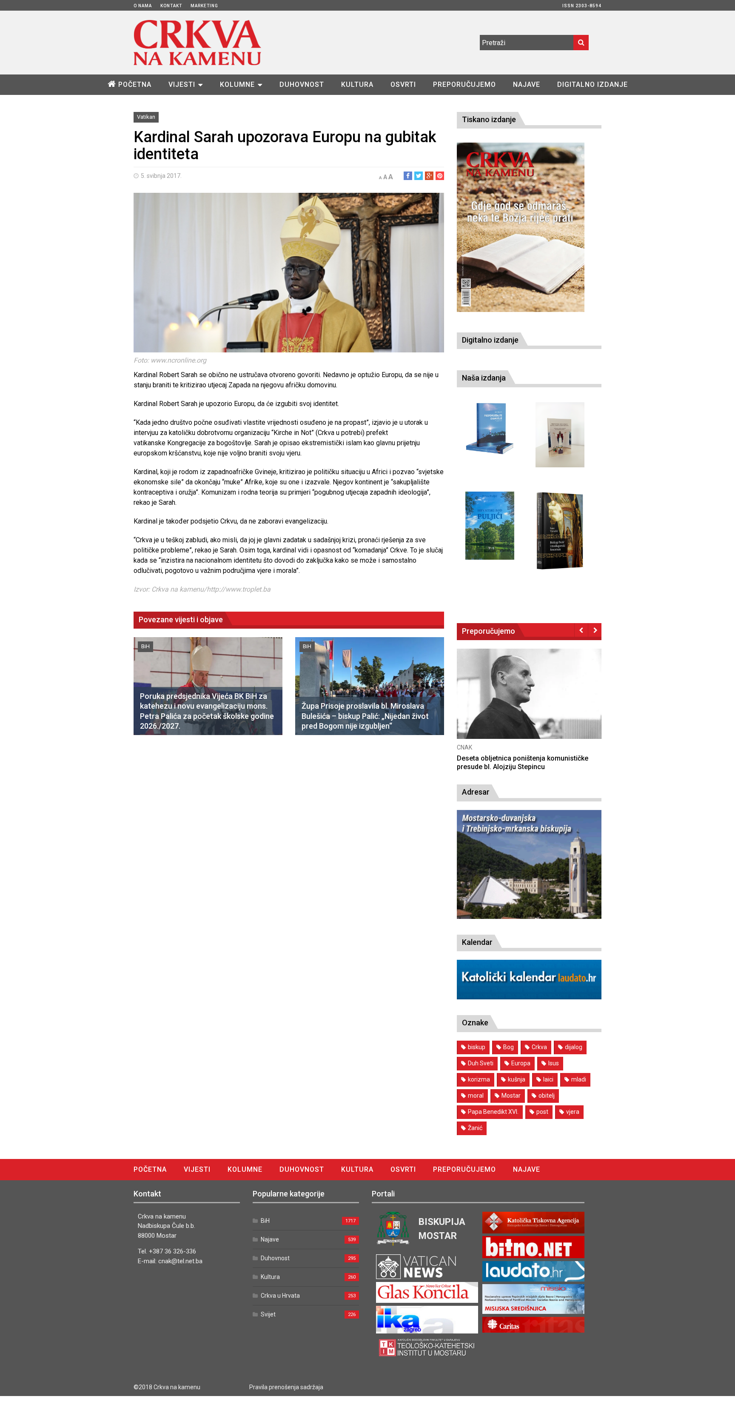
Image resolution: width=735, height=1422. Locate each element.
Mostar (511, 1095)
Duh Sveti (480, 1063)
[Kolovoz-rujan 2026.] (520, 227)
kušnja (516, 1079)
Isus (553, 1063)
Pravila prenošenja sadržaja (286, 1387)
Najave (526, 84)
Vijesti (181, 84)
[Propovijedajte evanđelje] (489, 428)
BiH (145, 646)
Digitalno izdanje (592, 84)
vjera (572, 1111)
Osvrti (403, 84)
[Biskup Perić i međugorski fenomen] (560, 531)
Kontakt (171, 5)
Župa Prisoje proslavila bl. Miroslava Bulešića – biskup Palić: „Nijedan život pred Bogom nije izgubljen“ (365, 715)
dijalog (573, 1047)
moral (476, 1095)
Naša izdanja (484, 377)
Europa (520, 1063)
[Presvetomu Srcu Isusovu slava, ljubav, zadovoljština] (560, 434)
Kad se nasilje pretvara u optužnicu (511, 758)
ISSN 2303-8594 (581, 5)
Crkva (539, 1047)
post (542, 1111)
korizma (479, 1079)
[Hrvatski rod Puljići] (489, 526)
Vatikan (146, 117)
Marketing (204, 5)
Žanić (475, 1127)
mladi (578, 1079)
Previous (581, 630)
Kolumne (237, 84)
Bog (508, 1047)
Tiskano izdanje (489, 119)
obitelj (546, 1095)
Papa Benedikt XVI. (493, 1111)
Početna (134, 84)
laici (548, 1079)
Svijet (268, 1314)
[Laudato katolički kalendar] (529, 997)
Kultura (357, 84)
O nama (143, 5)
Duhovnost (301, 84)
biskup (476, 1047)
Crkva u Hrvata (280, 1295)
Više (529, 702)
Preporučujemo (464, 84)
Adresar (476, 791)
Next (594, 630)
